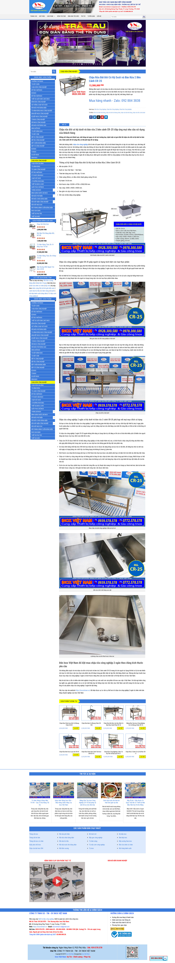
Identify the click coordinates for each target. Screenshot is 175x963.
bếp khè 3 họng (41, 283)
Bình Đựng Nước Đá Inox (39, 193)
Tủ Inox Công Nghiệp (38, 119)
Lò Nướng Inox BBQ (37, 181)
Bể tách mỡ (92, 834)
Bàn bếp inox (123, 838)
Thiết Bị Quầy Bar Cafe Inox (40, 99)
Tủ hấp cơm (35, 134)
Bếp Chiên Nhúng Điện (38, 143)
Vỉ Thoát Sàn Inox (37, 175)
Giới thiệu (42, 16)
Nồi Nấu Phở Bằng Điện (38, 108)
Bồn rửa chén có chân (126, 845)
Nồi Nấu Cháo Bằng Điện (39, 199)
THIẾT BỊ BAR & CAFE (37, 184)
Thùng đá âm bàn (34, 838)
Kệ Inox (33, 93)
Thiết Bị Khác (35, 216)
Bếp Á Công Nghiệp (37, 137)
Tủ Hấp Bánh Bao (37, 131)
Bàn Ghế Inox (35, 128)
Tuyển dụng (91, 16)
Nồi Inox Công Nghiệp (38, 122)
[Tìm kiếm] (144, 16)
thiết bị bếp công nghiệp (46, 919)
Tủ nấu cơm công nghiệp (97, 845)
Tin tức (83, 16)
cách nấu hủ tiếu (34, 291)
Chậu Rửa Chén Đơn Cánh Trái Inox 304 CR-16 (91, 753)
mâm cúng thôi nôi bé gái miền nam (43, 288)
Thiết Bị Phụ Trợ (36, 213)
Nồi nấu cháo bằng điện (66, 838)
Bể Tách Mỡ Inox (36, 90)
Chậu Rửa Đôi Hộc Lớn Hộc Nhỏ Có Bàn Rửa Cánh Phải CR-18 (113, 724)
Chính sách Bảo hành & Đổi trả (121, 922)
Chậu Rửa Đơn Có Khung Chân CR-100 (91, 724)
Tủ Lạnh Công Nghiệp (38, 169)
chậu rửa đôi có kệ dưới (139, 112)
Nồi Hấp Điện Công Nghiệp (39, 202)
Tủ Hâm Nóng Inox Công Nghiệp (41, 111)
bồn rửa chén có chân (37, 286)
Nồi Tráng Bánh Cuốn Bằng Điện (42, 208)
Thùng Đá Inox (36, 190)
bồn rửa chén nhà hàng (100, 112)
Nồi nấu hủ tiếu (64, 841)
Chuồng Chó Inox (37, 81)
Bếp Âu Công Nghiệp (38, 140)
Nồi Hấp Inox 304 (36, 205)
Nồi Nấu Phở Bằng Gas (38, 125)
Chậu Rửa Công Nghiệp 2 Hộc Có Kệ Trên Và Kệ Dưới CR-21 (113, 753)
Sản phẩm (50, 16)
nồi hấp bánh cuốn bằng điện (38, 293)
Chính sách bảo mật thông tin (121, 920)
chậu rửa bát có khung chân (113, 112)
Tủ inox (33, 152)
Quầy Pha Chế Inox (37, 187)
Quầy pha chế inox (35, 845)
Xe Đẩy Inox (35, 155)
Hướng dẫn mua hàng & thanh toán (123, 917)
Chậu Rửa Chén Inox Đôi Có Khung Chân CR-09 (69, 724)
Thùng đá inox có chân (36, 841)
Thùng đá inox (33, 834)
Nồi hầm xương (64, 848)
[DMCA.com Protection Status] (117, 929)
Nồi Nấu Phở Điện (37, 196)
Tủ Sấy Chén (35, 84)
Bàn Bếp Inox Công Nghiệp (40, 114)
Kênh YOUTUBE (61, 16)
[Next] (141, 43)
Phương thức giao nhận (119, 925)
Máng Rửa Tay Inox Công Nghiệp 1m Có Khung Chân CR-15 (135, 724)
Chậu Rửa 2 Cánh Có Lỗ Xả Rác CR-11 (136, 753)
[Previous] (34, 43)
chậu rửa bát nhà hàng (126, 112)
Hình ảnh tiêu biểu (73, 16)
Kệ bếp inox (122, 834)
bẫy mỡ (47, 286)
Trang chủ (33, 16)
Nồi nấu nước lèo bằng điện (67, 845)
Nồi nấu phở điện (64, 834)
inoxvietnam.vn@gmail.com (61, 927)
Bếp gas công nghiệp (95, 838)
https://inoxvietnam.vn (40, 927)
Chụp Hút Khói (36, 178)
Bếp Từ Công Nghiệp (37, 146)
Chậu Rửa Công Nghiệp (39, 87)
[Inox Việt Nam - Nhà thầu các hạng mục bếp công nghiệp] (86, 6)
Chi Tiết (76, 728)
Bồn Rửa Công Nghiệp (38, 102)
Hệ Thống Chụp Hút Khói (39, 105)
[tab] (64, 124)
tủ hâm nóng (45, 291)
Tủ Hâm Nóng (35, 166)
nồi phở (52, 291)
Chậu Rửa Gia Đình (37, 163)
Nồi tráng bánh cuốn (125, 848)
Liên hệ (99, 16)
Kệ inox (33, 149)
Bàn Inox (34, 158)
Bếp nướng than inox (125, 841)
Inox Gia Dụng (36, 211)
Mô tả (64, 125)
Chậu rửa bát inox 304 (36, 848)
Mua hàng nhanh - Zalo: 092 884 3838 (114, 101)
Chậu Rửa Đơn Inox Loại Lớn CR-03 (69, 752)
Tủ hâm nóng (93, 841)
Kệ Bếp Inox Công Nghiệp (39, 116)
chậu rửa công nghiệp (80, 144)
